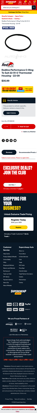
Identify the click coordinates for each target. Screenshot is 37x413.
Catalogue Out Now (18, 12)
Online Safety (7, 259)
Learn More (28, 90)
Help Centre (6, 254)
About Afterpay (7, 285)
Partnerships (22, 280)
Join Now (12, 185)
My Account (6, 271)
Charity (21, 282)
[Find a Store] (25, 2)
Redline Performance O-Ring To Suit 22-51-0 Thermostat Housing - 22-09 (16, 22)
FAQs (4, 262)
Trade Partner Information (26, 274)
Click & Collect (23, 271)
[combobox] (6, 126)
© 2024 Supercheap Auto (18, 402)
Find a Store (22, 254)
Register (18, 227)
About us (21, 251)
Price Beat (21, 268)
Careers (21, 277)
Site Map (29, 399)
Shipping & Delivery (8, 265)
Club (20, 259)
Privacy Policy (9, 399)
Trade (20, 262)
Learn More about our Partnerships (18, 334)
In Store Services (23, 256)
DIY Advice (6, 277)
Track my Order (7, 274)
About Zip (6, 282)
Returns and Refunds (9, 268)
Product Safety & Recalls (10, 256)
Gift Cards (22, 265)
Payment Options (8, 280)
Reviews (9, 152)
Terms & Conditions (19, 399)
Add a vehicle (11, 113)
